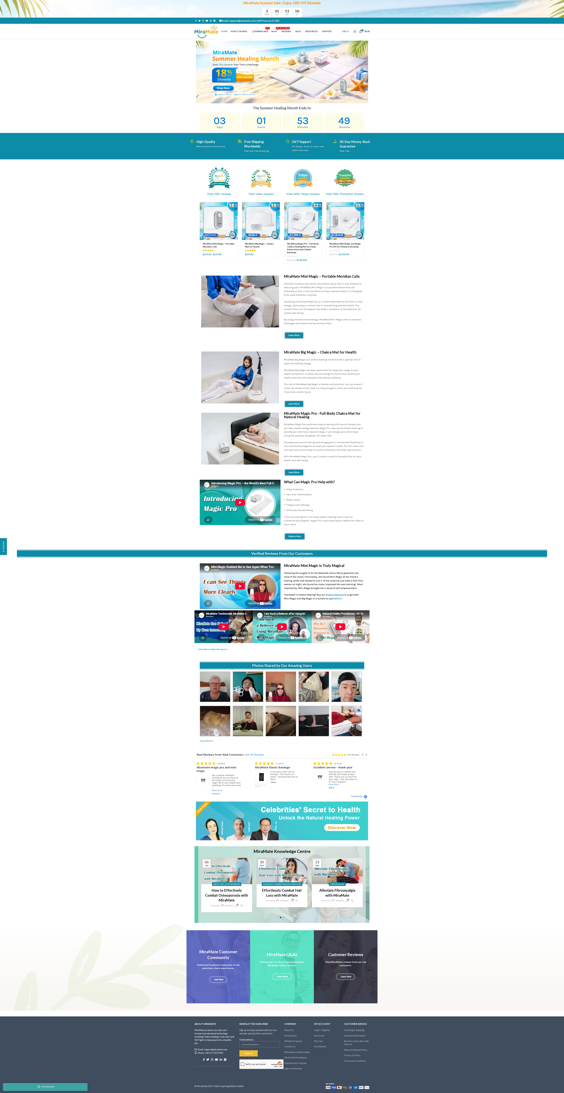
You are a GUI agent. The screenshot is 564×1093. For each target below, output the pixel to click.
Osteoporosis (232, 884)
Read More (275, 784)
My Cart (318, 1041)
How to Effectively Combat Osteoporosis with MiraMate (226, 895)
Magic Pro (219, 884)
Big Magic (268, 884)
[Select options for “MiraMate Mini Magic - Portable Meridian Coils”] (235, 207)
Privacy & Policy (352, 1055)
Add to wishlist (235, 227)
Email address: (246, 1039)
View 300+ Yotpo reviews (303, 194)
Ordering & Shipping (354, 1030)
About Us (289, 1030)
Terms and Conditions (355, 1060)
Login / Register (322, 1030)
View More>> (206, 740)
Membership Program (295, 1063)
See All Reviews (254, 754)
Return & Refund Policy (355, 1049)
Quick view (235, 213)
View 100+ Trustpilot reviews (345, 194)
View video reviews (261, 194)
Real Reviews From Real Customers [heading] (220, 754)
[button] (277, 207)
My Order (319, 1035)
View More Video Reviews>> (213, 649)
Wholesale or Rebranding (297, 1052)
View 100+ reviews (219, 194)
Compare (235, 220)
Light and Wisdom (293, 1068)
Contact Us (290, 1046)
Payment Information (354, 1035)
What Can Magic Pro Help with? (309, 482)
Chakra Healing (282, 884)
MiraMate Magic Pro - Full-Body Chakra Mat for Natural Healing (322, 415)
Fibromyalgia (337, 884)
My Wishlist (320, 1046)
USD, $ (345, 31)
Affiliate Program (293, 1041)
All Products (290, 1035)
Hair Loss (296, 884)
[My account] (355, 31)
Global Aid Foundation (295, 1057)
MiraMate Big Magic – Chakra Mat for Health (320, 352)
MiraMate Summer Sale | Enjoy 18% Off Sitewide (282, 3)
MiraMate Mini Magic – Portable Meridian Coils (322, 276)
